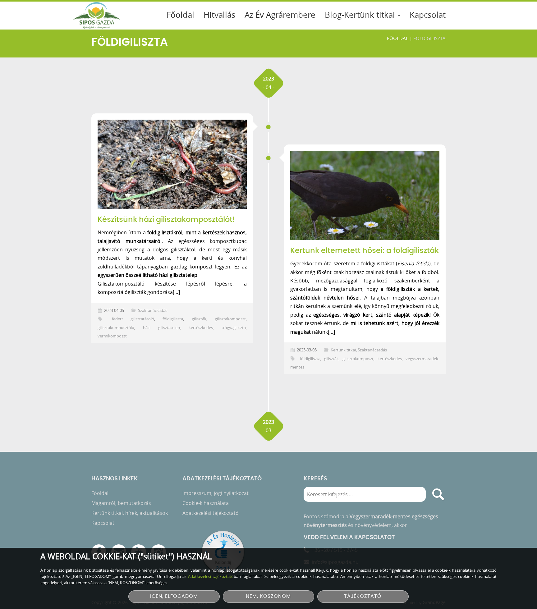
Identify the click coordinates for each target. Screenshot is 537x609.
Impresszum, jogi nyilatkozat (215, 493)
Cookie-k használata (205, 503)
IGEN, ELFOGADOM (174, 596)
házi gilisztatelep (161, 327)
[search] (438, 494)
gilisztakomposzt (230, 319)
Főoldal (180, 14)
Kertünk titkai (343, 350)
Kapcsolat (428, 14)
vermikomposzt (112, 336)
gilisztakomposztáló (116, 327)
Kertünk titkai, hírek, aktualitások (129, 513)
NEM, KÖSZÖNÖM (268, 596)
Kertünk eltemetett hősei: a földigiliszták (364, 250)
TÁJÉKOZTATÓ (363, 596)
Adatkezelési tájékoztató (210, 513)
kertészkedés (201, 327)
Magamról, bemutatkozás (121, 503)
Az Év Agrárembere (280, 14)
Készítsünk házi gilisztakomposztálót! (166, 219)
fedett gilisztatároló (133, 319)
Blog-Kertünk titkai (361, 14)
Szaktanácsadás (152, 310)
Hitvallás (219, 14)
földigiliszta (173, 319)
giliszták (199, 319)
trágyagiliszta (234, 327)
